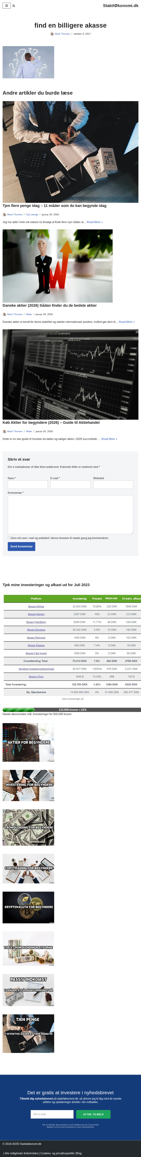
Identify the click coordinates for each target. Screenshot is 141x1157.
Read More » (95, 222)
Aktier (29, 314)
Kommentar (16, 492)
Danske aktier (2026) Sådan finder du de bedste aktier (50, 305)
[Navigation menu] (7, 6)
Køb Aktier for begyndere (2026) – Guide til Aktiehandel (51, 422)
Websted (98, 478)
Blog (79, 1153)
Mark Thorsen (62, 33)
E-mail (55, 478)
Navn (12, 478)
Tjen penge (32, 214)
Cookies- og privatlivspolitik (57, 1153)
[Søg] (13, 5)
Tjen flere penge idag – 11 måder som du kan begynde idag (54, 205)
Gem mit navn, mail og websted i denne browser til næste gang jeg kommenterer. (60, 538)
